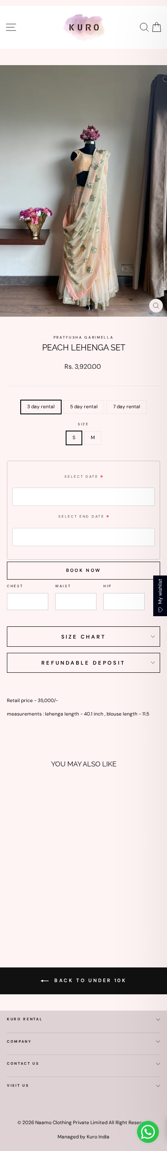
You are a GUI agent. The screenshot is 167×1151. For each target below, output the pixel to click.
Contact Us (23, 1063)
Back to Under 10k (89, 980)
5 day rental (84, 406)
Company (19, 1041)
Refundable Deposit (83, 662)
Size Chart (83, 636)
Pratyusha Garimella (84, 337)
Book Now (83, 570)
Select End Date (81, 516)
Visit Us (18, 1085)
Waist (63, 586)
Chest (15, 586)
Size (83, 424)
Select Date (81, 476)
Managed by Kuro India (83, 1136)
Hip (107, 586)
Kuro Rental (25, 1019)
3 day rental (41, 406)
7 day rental (126, 406)
